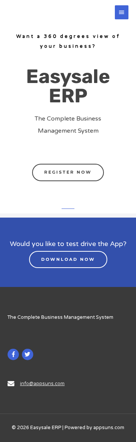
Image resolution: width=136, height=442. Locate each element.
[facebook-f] (14, 354)
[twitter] (28, 354)
